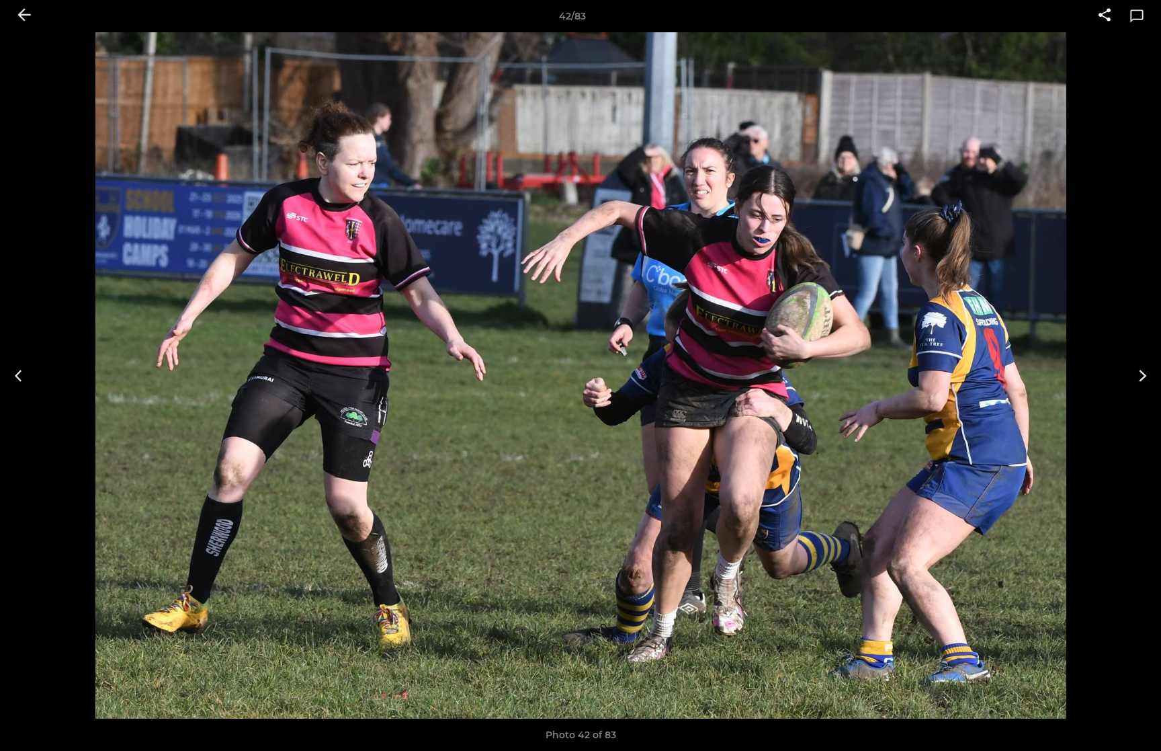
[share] (1104, 16)
